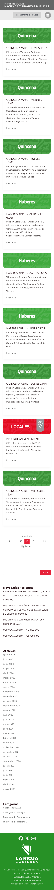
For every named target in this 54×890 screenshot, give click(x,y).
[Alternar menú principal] (48, 15)
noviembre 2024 (11, 752)
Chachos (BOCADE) (12, 808)
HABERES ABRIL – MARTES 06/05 (26, 273)
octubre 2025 (10, 701)
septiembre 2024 (12, 761)
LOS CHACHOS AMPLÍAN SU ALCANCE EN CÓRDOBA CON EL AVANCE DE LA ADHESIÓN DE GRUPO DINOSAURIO (25, 609)
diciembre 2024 (11, 747)
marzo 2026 (9, 678)
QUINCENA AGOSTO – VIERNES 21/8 (21, 630)
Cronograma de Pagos (14, 812)
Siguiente (27, 546)
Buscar (45, 572)
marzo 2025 (9, 733)
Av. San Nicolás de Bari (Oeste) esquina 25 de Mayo (27, 870)
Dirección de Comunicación (17, 817)
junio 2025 (8, 719)
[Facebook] (20, 838)
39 (44, 541)
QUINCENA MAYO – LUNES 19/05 (27, 48)
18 (21, 541)
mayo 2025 (8, 724)
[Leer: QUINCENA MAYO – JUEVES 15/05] (27, 146)
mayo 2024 (8, 779)
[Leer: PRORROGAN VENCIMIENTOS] (27, 426)
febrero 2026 (9, 682)
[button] (27, 15)
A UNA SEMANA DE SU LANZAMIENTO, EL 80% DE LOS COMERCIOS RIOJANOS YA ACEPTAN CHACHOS (26, 595)
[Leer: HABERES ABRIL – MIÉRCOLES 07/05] (27, 201)
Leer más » (12, 68)
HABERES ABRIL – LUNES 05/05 (25, 328)
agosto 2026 (9, 654)
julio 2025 (8, 715)
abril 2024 (8, 784)
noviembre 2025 (11, 696)
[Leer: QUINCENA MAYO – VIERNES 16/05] (27, 87)
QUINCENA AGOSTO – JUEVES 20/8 (21, 636)
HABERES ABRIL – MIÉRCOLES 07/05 (24, 215)
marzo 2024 (9, 789)
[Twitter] (27, 838)
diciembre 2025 (11, 691)
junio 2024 (8, 775)
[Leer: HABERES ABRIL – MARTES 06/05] (27, 260)
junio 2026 (8, 664)
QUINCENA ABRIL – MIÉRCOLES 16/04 (25, 492)
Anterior (27, 536)
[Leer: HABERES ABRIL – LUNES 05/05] (27, 316)
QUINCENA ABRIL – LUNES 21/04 (26, 383)
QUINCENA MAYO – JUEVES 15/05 (23, 160)
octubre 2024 (10, 756)
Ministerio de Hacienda (15, 822)
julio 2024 (8, 770)
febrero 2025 (9, 738)
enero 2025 (9, 742)
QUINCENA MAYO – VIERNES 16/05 (24, 101)
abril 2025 (8, 729)
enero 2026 (9, 687)
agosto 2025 (9, 710)
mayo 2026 (8, 668)
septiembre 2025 (12, 705)
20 (33, 541)
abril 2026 (8, 673)
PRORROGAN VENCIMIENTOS (24, 439)
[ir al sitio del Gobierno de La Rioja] (27, 853)
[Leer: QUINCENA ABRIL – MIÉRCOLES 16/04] (27, 478)
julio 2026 (8, 659)
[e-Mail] (33, 838)
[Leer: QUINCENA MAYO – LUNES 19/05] (27, 35)
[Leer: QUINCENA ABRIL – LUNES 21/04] (27, 371)
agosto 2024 (9, 766)
